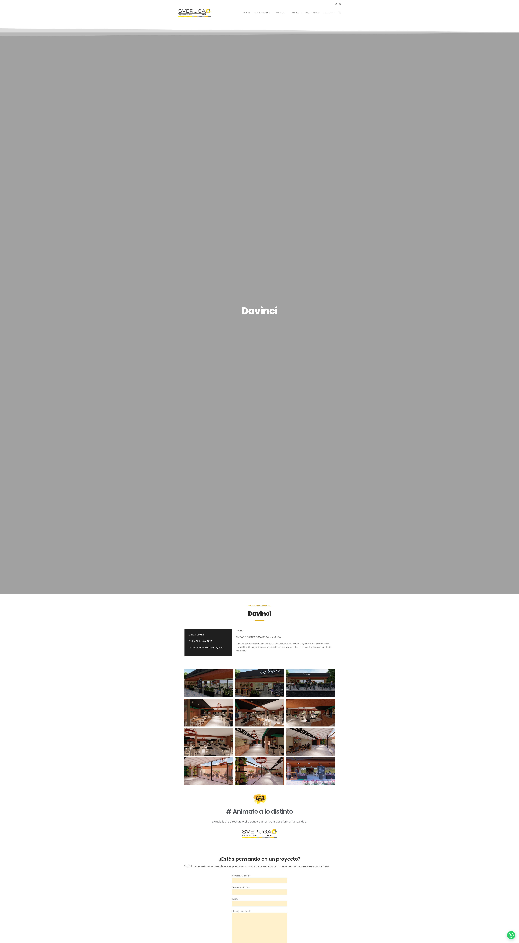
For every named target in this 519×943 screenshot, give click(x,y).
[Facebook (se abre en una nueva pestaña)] (336, 4)
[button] (511, 935)
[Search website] (340, 12)
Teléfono (236, 899)
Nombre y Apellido (241, 875)
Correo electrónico (241, 887)
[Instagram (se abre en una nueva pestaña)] (339, 4)
